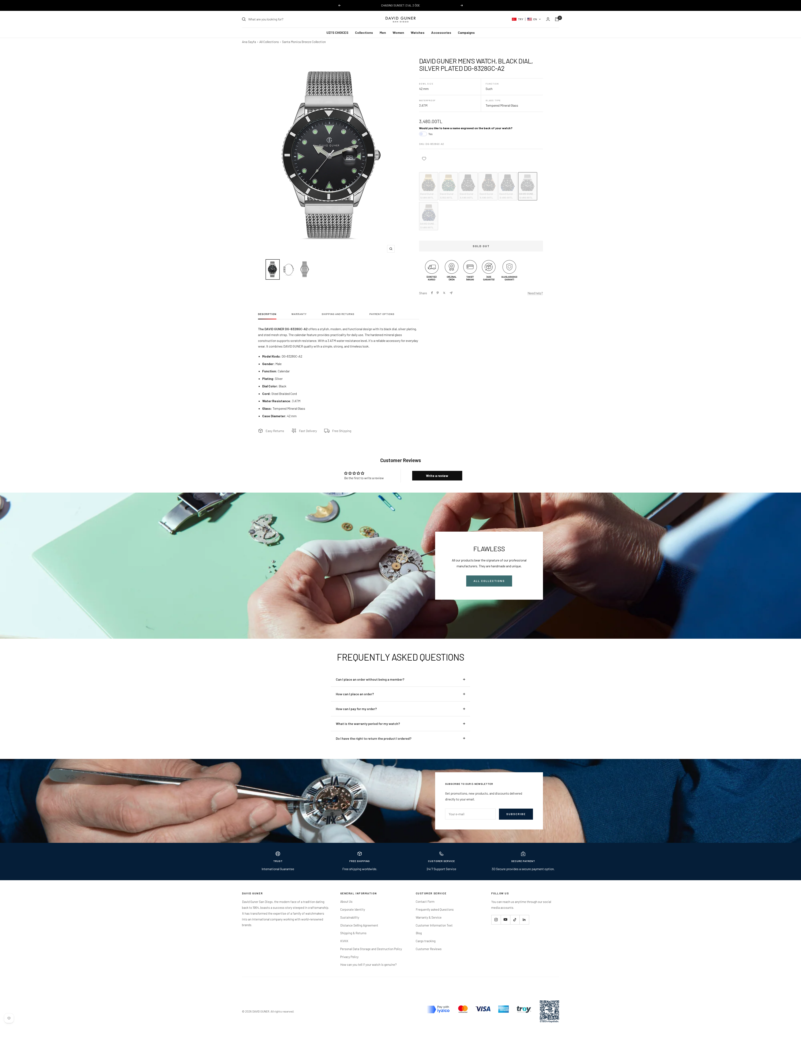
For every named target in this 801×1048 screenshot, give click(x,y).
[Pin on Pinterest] (438, 292)
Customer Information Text (434, 925)
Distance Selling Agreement (359, 925)
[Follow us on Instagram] (496, 919)
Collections (364, 32)
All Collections (269, 42)
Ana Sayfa (249, 42)
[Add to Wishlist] (424, 158)
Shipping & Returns (353, 933)
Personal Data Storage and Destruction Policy (371, 949)
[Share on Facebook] (432, 292)
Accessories (441, 32)
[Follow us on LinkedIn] (524, 919)
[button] (526, 19)
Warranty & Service (429, 917)
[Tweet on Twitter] (444, 292)
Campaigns (466, 32)
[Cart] (557, 19)
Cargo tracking (426, 941)
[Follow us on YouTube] (505, 919)
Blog (419, 933)
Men (383, 32)
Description (267, 313)
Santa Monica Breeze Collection (304, 42)
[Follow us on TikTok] (514, 919)
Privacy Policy (349, 957)
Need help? (535, 293)
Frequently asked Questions (435, 909)
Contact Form (425, 901)
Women (398, 32)
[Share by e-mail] (451, 293)
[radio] (428, 186)
